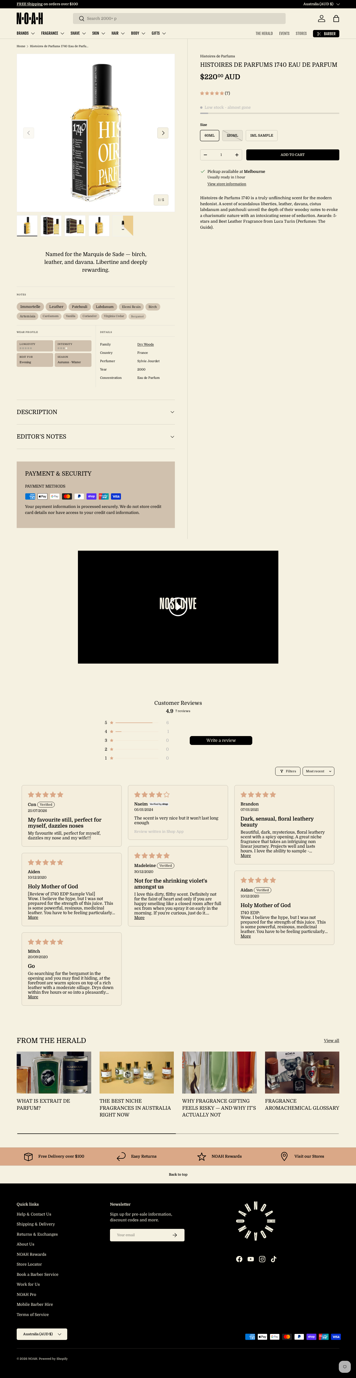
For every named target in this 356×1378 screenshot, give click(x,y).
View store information (226, 184)
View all (331, 1040)
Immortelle (30, 307)
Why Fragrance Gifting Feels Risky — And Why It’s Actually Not (219, 1108)
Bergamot (137, 316)
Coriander (90, 316)
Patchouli (79, 307)
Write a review (221, 740)
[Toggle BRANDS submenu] (33, 33)
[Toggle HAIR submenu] (123, 33)
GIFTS (156, 33)
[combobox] (179, 18)
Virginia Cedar (114, 316)
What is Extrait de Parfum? (43, 1104)
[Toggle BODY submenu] (143, 33)
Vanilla (70, 316)
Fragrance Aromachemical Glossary (302, 1104)
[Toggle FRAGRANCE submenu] (62, 33)
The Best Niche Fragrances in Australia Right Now (135, 1108)
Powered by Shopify (53, 1359)
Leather (56, 307)
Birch (153, 307)
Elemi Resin (131, 307)
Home (21, 46)
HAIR (115, 33)
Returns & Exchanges (37, 1234)
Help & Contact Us (34, 1214)
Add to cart (293, 155)
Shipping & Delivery (36, 1224)
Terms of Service (33, 1314)
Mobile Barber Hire (35, 1304)
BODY (135, 33)
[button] (336, 18)
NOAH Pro (26, 1294)
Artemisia (27, 316)
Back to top (178, 1174)
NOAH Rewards (31, 1254)
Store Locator (29, 1264)
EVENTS (284, 33)
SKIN (95, 33)
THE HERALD (264, 33)
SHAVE (75, 33)
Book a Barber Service (37, 1274)
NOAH (32, 1359)
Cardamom (51, 316)
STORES (301, 33)
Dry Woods (145, 344)
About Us (25, 1244)
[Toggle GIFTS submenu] (164, 33)
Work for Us (28, 1284)
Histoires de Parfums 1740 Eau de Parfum (59, 46)
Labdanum (105, 307)
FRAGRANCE (49, 33)
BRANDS (23, 33)
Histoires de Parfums (217, 56)
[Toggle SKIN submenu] (103, 33)
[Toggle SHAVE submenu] (84, 33)
